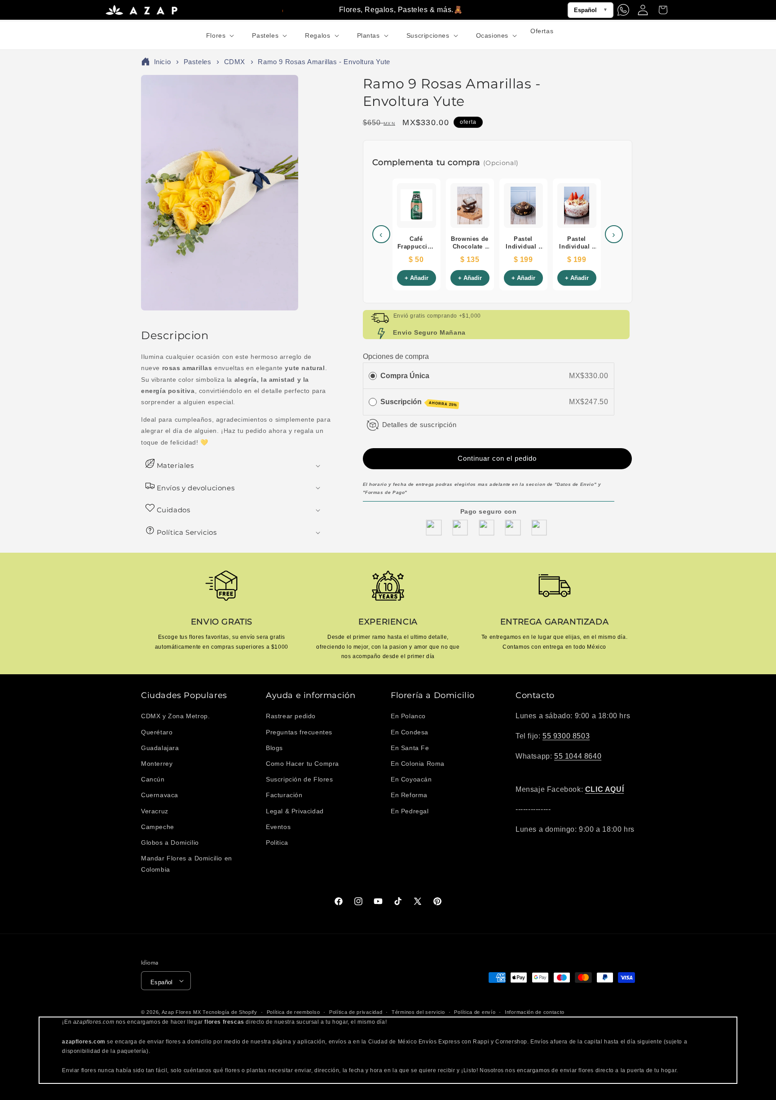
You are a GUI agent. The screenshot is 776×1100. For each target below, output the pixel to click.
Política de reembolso (293, 1012)
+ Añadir (416, 278)
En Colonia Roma (418, 763)
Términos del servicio (418, 1012)
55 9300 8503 (566, 736)
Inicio (162, 61)
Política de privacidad (355, 1012)
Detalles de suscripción (419, 424)
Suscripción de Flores (299, 779)
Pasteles (198, 61)
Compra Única (404, 376)
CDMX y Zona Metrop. (175, 716)
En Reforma (409, 795)
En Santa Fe (410, 747)
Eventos (278, 826)
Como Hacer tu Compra (302, 763)
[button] (219, 35)
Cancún (153, 779)
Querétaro (156, 732)
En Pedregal (410, 811)
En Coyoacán (411, 779)
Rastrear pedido (291, 716)
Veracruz (154, 811)
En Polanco (408, 716)
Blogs (274, 747)
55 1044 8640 (577, 756)
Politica (277, 842)
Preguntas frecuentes (299, 732)
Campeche (157, 826)
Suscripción (418, 402)
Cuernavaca (159, 795)
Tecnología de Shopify (230, 1012)
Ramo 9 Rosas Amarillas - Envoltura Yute (324, 61)
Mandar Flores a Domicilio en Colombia (186, 864)
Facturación (284, 795)
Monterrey (156, 763)
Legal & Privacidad (295, 811)
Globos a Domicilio (170, 842)
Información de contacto (534, 1012)
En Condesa (409, 732)
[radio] (373, 376)
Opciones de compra (396, 356)
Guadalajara (160, 747)
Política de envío (474, 1012)
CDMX (234, 61)
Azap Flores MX (181, 1012)
